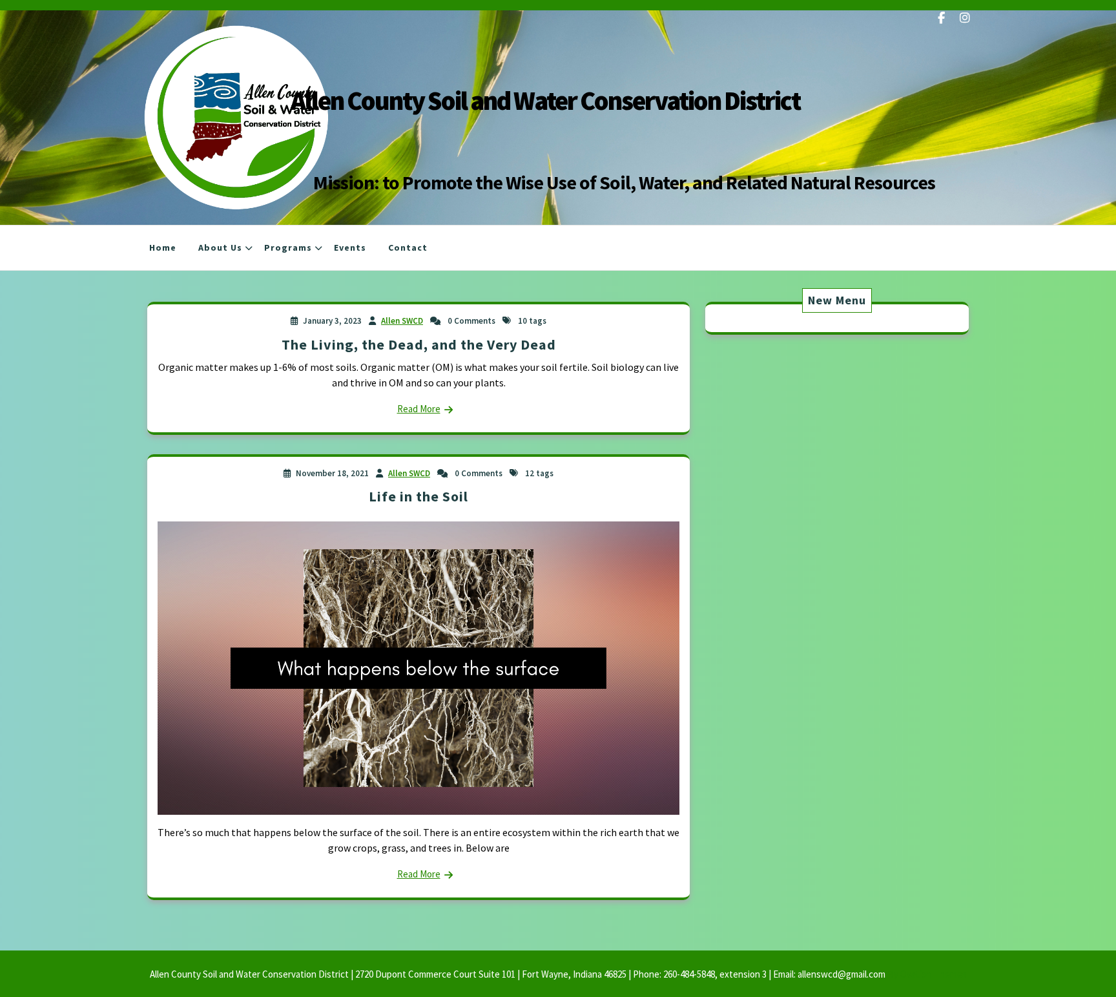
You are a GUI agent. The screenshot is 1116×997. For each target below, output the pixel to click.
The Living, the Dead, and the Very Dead (419, 344)
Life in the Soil (418, 496)
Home (162, 247)
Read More (418, 409)
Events (350, 247)
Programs (288, 247)
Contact (408, 247)
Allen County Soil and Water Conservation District (545, 100)
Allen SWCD (402, 320)
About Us (220, 247)
